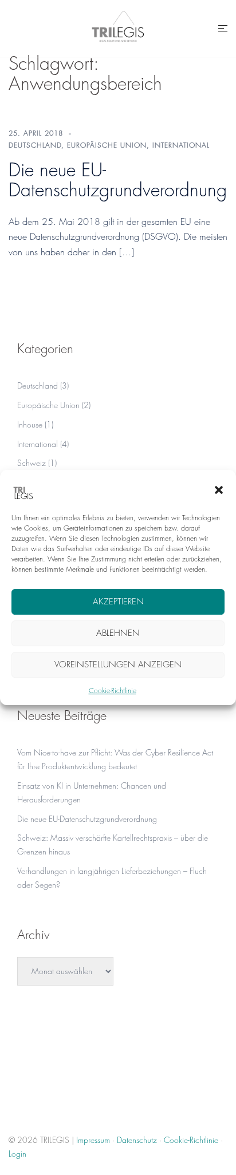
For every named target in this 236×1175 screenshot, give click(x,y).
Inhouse (29, 424)
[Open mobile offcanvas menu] (222, 28)
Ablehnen (118, 633)
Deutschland (35, 145)
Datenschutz (137, 1139)
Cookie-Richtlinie (112, 690)
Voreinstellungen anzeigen (118, 664)
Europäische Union (107, 145)
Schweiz (31, 462)
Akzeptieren (118, 601)
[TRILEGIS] (118, 27)
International (181, 145)
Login (17, 1153)
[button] (219, 490)
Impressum (93, 1139)
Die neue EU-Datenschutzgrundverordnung (118, 179)
